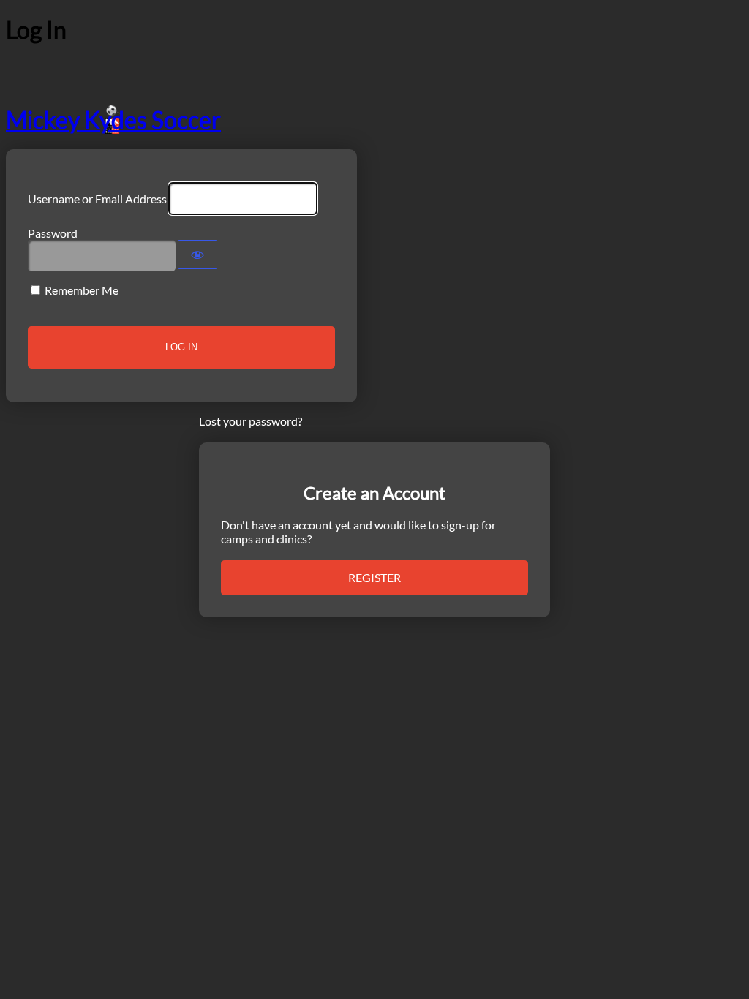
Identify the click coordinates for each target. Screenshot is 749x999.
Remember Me (81, 290)
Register (374, 577)
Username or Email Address (97, 199)
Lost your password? (250, 421)
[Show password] (197, 254)
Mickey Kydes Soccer (113, 119)
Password (53, 233)
